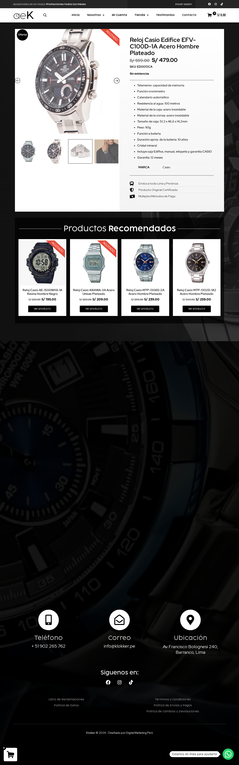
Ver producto (42, 309)
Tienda (139, 15)
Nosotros (94, 15)
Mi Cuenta (119, 15)
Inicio (76, 15)
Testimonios (165, 15)
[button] (228, 754)
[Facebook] (209, 4)
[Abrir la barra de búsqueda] (45, 15)
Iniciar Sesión (183, 4)
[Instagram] (215, 4)
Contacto (189, 15)
